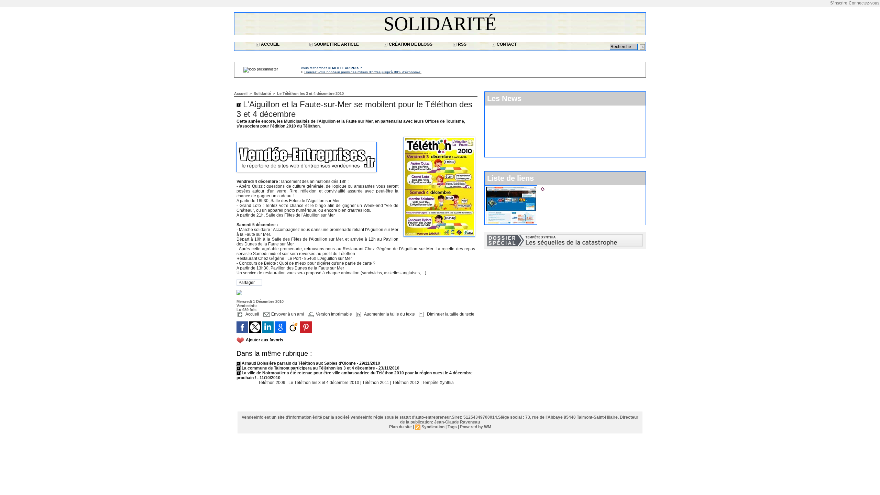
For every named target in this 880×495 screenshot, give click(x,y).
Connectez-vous (864, 3)
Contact (506, 44)
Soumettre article (336, 44)
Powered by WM (475, 427)
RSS (461, 44)
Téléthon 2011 (376, 382)
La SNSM (556, 188)
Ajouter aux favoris (264, 340)
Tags (452, 427)
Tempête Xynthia (438, 382)
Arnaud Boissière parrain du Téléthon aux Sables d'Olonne (299, 363)
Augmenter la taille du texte (389, 314)
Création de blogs (410, 44)
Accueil (269, 44)
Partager (247, 282)
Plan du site (400, 427)
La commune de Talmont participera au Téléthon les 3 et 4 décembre (308, 368)
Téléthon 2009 (272, 382)
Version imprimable (333, 314)
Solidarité (440, 23)
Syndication (432, 427)
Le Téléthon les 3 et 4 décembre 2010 (310, 93)
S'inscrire (838, 3)
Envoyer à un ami (287, 314)
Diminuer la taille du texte (450, 314)
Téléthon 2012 (406, 382)
